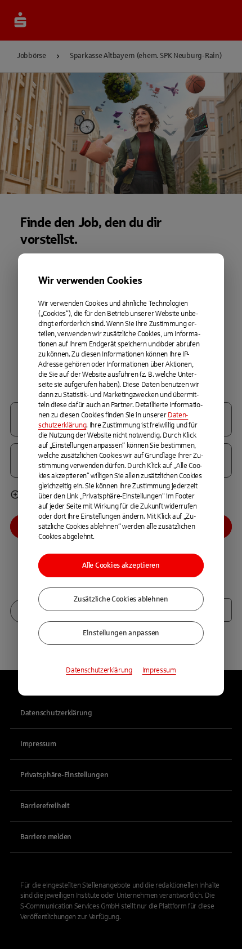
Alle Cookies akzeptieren (121, 565)
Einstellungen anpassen (121, 633)
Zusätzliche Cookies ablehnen (121, 599)
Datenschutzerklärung (99, 670)
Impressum (159, 670)
